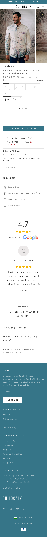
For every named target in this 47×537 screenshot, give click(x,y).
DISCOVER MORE (11, 488)
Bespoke (7, 449)
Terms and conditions (13, 454)
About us (7, 415)
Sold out (23, 108)
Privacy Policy (9, 428)
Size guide (8, 462)
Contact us (8, 445)
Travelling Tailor (11, 441)
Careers (6, 423)
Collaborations (10, 419)
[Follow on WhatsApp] (24, 508)
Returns (6, 458)
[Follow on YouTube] (17, 508)
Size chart (40, 80)
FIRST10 (14, 142)
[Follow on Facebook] (4, 508)
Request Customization (23, 128)
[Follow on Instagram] (10, 508)
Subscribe (12, 400)
